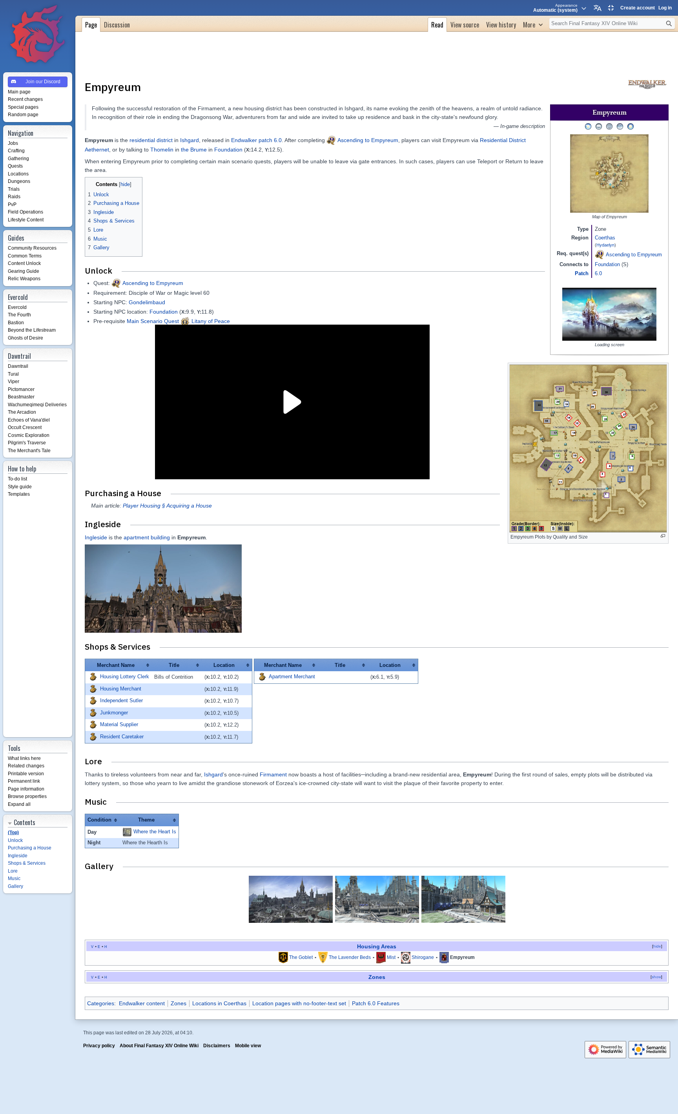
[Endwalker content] (647, 83)
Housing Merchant (120, 689)
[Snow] (619, 126)
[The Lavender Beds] (323, 957)
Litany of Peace (210, 321)
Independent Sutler (121, 701)
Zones (376, 977)
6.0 (598, 273)
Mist (391, 957)
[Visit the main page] (37, 34)
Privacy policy (99, 1045)
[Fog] (609, 126)
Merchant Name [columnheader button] (116, 665)
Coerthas (605, 238)
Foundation (607, 264)
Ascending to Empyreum (634, 254)
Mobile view (248, 1045)
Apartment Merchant (292, 677)
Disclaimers (216, 1045)
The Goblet (301, 957)
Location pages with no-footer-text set (299, 1003)
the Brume (194, 149)
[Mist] (381, 957)
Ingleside (96, 537)
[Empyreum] (444, 957)
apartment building (147, 537)
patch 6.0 (270, 140)
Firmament (273, 774)
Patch (582, 273)
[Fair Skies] (588, 126)
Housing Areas (376, 946)
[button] (532, 24)
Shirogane (423, 957)
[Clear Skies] (630, 126)
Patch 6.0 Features (375, 1003)
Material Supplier (119, 725)
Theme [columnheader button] (146, 820)
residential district (151, 140)
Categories (100, 1003)
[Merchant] (93, 677)
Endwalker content (142, 1003)
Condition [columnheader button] (99, 820)
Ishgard (189, 140)
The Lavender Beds (350, 957)
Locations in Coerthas (219, 1003)
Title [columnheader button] (174, 665)
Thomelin (161, 149)
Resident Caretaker (122, 737)
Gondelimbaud (147, 302)
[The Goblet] (283, 957)
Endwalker (244, 140)
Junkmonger (114, 713)
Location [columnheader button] (224, 665)
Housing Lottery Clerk (124, 677)
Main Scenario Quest (153, 321)
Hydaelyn (605, 245)
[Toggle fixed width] (611, 8)
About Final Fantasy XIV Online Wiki (159, 1045)
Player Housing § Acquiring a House (167, 505)
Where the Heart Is (154, 832)
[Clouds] (598, 126)
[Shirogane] (405, 957)
